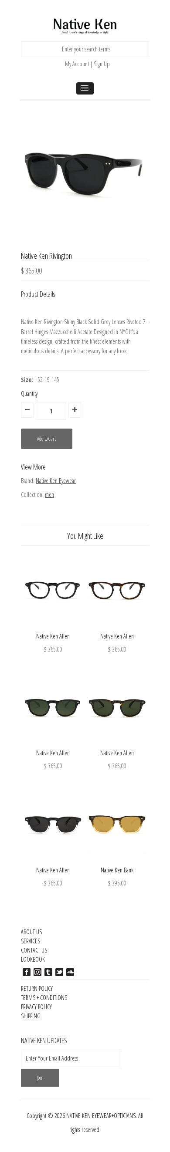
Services (30, 941)
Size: (27, 379)
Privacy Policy (36, 1007)
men (49, 494)
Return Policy (37, 988)
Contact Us (34, 950)
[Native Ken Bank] (117, 860)
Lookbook (33, 959)
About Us (31, 932)
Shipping (31, 1016)
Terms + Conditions (44, 997)
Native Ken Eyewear (56, 480)
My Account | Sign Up (87, 64)
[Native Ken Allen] (53, 626)
